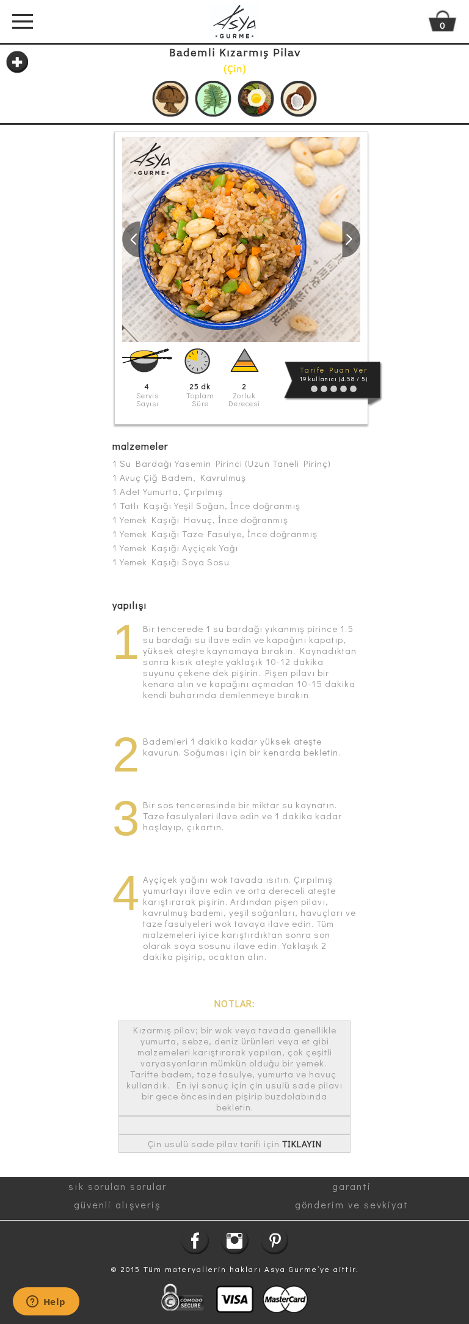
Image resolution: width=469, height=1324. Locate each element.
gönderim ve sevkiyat (352, 1204)
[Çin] (170, 99)
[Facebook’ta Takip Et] (195, 1240)
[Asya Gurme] (234, 21)
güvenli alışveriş (117, 1204)
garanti (351, 1186)
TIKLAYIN (302, 1143)
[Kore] (256, 99)
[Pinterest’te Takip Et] (274, 1240)
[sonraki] (351, 239)
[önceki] (131, 239)
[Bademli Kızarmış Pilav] (241, 239)
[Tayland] (298, 99)
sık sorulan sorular (117, 1186)
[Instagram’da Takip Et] (235, 1240)
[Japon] (213, 99)
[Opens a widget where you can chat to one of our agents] (45, 1302)
